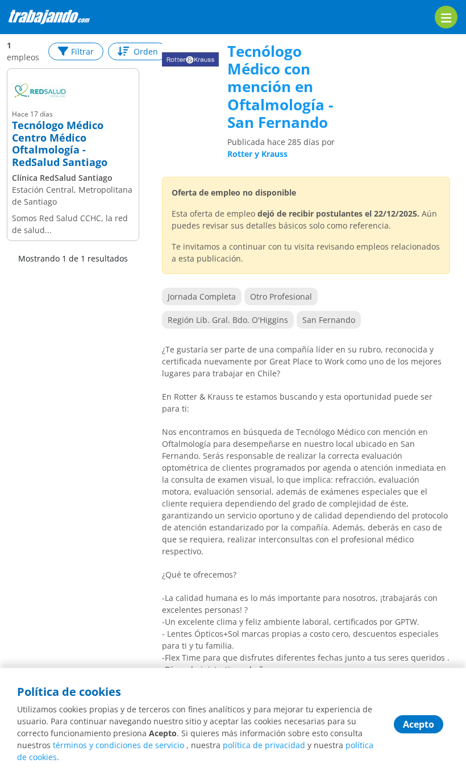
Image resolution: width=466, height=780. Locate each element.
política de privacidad (264, 745)
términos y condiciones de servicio (118, 745)
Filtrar (82, 51)
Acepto (418, 724)
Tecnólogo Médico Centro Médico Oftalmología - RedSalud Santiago (59, 143)
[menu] (446, 17)
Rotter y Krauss (257, 153)
